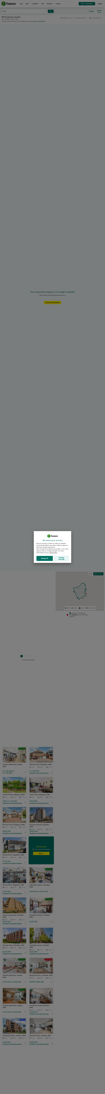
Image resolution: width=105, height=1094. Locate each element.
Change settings (61, 558)
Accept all (44, 558)
